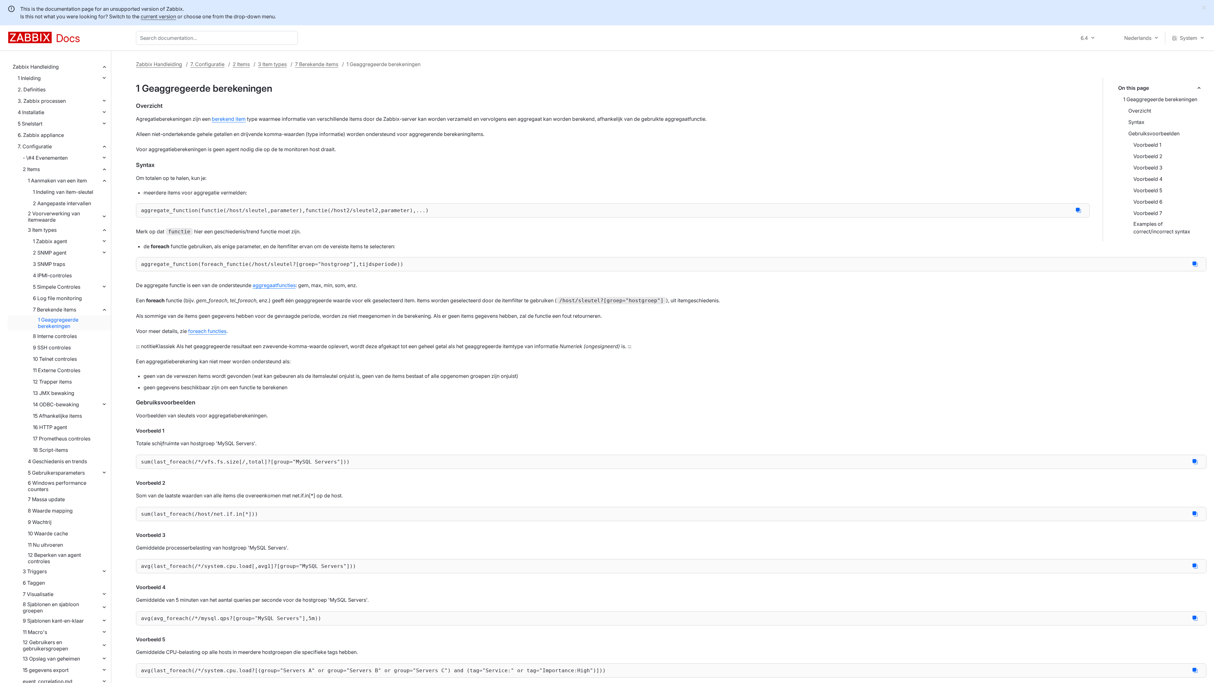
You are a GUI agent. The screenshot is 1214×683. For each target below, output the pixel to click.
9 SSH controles (52, 347)
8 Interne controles (55, 336)
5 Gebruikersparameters (56, 473)
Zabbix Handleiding (36, 67)
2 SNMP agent (49, 252)
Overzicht (1139, 111)
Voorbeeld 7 (1147, 213)
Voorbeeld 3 (1147, 167)
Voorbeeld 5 (1147, 190)
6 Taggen (34, 583)
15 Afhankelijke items (57, 416)
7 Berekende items (54, 309)
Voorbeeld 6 (1147, 202)
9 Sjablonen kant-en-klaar (53, 621)
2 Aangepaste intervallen (62, 203)
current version (158, 16)
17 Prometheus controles (61, 438)
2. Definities (32, 89)
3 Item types (42, 230)
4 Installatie (31, 112)
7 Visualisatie (38, 594)
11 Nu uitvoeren (45, 545)
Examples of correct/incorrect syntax (1161, 228)
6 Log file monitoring (57, 298)
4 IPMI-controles (52, 275)
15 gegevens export (46, 670)
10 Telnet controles (55, 359)
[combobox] (218, 38)
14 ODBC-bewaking (56, 404)
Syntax (1136, 122)
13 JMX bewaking (53, 393)
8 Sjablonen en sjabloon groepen (51, 607)
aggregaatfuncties (274, 285)
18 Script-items (50, 450)
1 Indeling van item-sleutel (63, 192)
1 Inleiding (29, 78)
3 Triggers (35, 571)
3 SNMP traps (49, 264)
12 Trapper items (52, 381)
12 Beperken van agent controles (54, 558)
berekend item (229, 119)
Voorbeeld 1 (1147, 145)
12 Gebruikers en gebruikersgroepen (45, 645)
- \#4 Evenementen (45, 158)
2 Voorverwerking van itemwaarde (54, 216)
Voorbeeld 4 (1147, 179)
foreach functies (207, 331)
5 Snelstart (30, 123)
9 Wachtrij (40, 522)
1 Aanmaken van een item (57, 180)
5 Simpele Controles (56, 287)
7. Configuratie (35, 146)
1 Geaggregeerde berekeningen (58, 323)
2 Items (31, 169)
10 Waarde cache (48, 533)
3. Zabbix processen (42, 101)
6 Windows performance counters (57, 486)
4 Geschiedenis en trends (57, 461)
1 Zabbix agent (50, 241)
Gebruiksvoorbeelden (1154, 133)
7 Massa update (46, 499)
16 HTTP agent (50, 427)
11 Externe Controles (56, 370)
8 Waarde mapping (50, 511)
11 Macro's (35, 632)
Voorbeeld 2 (1147, 156)
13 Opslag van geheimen (51, 658)
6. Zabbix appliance (41, 135)
